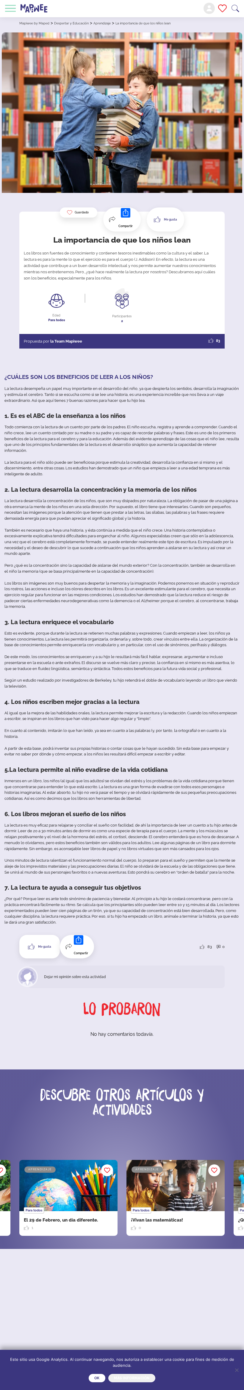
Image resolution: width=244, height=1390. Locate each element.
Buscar (235, 8)
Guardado (82, 212)
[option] (175, 1198)
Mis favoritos (222, 8)
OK (97, 1378)
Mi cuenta (209, 8)
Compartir (125, 226)
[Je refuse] (237, 1370)
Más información (132, 1378)
